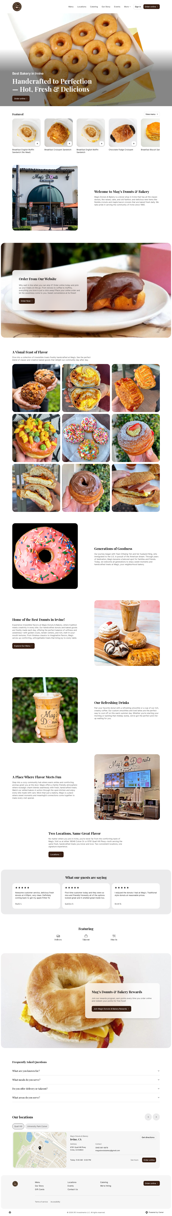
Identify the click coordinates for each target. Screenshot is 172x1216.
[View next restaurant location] (156, 1117)
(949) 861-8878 (101, 1148)
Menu (71, 6)
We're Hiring (105, 1186)
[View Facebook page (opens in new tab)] (10, 1212)
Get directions (148, 1137)
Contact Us (73, 1189)
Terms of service (41, 1202)
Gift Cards (39, 1189)
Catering (94, 6)
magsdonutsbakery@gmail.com (107, 1150)
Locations (81, 6)
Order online (149, 1160)
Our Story (106, 6)
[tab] (18, 1126)
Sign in (138, 6)
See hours (134, 1160)
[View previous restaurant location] (148, 1117)
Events (117, 6)
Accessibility (55, 1202)
